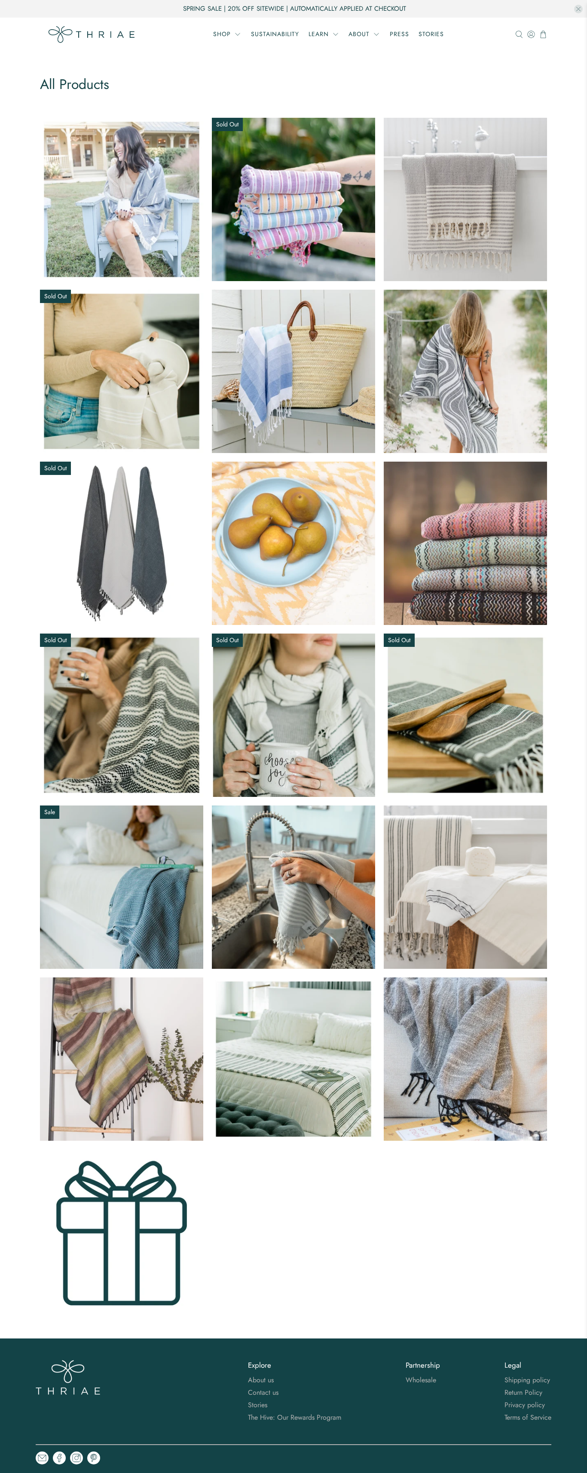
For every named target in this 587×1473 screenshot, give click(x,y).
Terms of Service (527, 1417)
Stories (431, 34)
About (359, 34)
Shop (222, 34)
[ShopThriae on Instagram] (76, 1459)
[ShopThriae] (92, 34)
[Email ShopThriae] (42, 1459)
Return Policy (523, 1392)
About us (261, 1380)
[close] (578, 9)
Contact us (263, 1392)
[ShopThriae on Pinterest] (93, 1459)
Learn (319, 34)
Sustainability (275, 34)
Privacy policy (524, 1405)
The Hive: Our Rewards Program (294, 1417)
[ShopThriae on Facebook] (59, 1459)
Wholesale (421, 1380)
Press (399, 34)
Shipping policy (527, 1380)
